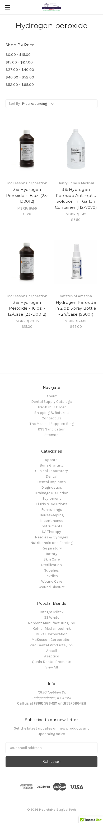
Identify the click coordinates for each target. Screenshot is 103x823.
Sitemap (51, 435)
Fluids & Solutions (51, 504)
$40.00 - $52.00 (20, 77)
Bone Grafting (51, 465)
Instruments (51, 526)
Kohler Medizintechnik (51, 628)
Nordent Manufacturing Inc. (52, 623)
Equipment (51, 498)
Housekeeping (52, 515)
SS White (51, 617)
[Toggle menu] (7, 7)
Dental (51, 476)
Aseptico (51, 656)
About (51, 396)
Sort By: (15, 104)
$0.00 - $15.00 (18, 54)
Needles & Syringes (51, 537)
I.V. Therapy (51, 531)
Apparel (51, 460)
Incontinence (51, 520)
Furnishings (51, 509)
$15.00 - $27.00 (19, 62)
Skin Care (52, 559)
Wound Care (51, 581)
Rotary (51, 554)
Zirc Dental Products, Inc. (51, 645)
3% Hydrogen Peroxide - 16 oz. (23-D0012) (27, 195)
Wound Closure (52, 587)
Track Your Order (52, 407)
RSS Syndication (51, 429)
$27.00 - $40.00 (20, 69)
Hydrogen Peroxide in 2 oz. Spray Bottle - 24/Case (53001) (75, 308)
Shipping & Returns (51, 412)
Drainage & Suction (51, 493)
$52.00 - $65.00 (20, 84)
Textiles (51, 576)
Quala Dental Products (51, 662)
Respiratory (51, 548)
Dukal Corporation (52, 634)
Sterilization (51, 565)
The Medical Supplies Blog (52, 424)
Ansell (51, 650)
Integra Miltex (51, 612)
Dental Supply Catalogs (51, 401)
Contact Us (51, 418)
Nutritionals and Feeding (51, 543)
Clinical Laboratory (51, 471)
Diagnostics (51, 487)
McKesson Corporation (51, 639)
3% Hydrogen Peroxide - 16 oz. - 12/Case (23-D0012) (27, 308)
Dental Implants (51, 482)
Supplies (51, 570)
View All (51, 667)
